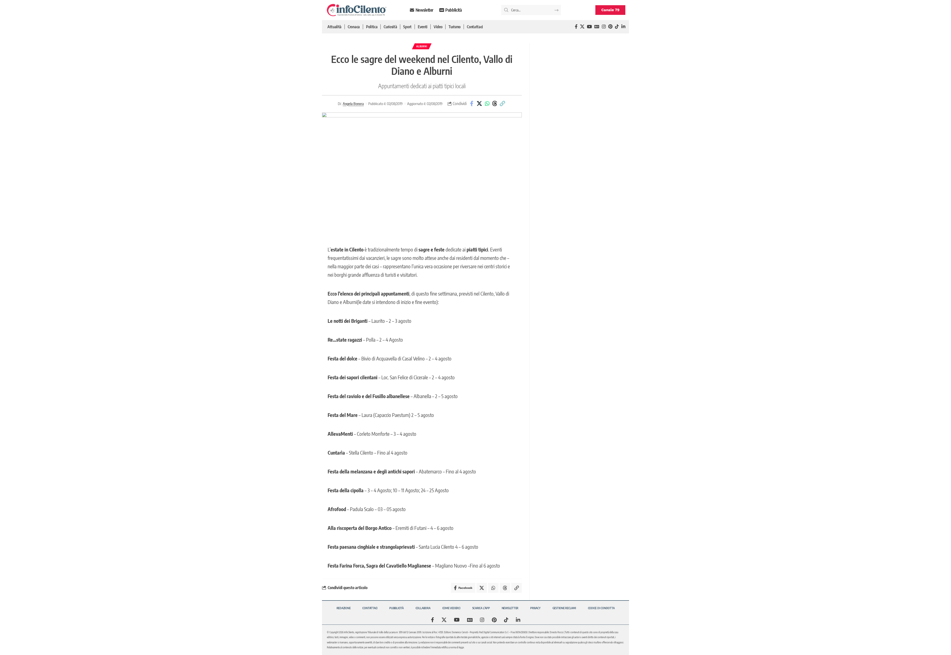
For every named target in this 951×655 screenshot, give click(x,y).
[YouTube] (589, 26)
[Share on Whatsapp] (487, 104)
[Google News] (597, 26)
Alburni (421, 46)
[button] (502, 104)
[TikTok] (617, 26)
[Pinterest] (610, 26)
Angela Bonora (353, 103)
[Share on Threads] (494, 104)
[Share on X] (479, 104)
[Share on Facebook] (471, 104)
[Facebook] (576, 26)
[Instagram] (604, 26)
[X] (582, 26)
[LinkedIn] (623, 26)
